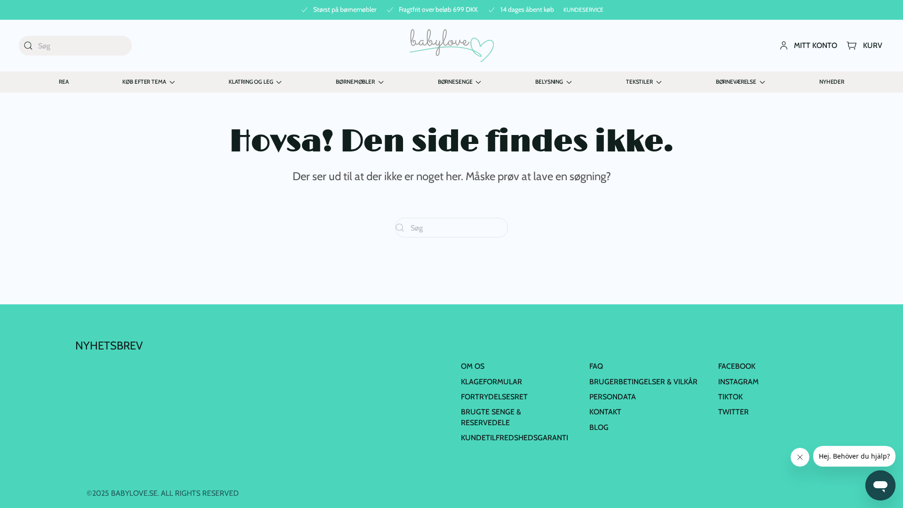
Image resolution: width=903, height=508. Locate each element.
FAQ (596, 366)
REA (64, 81)
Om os (472, 366)
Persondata (612, 396)
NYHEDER (831, 81)
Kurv (872, 45)
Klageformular (491, 381)
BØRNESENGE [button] (455, 81)
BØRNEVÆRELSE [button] (736, 81)
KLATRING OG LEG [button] (251, 81)
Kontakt (605, 411)
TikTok (730, 396)
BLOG (599, 427)
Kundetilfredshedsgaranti (514, 437)
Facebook (736, 366)
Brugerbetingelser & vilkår (643, 381)
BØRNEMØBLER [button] (355, 81)
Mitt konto (815, 45)
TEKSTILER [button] (639, 81)
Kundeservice (583, 9)
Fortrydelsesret (494, 396)
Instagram (738, 381)
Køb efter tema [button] (144, 81)
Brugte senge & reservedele (491, 417)
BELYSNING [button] (549, 81)
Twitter (733, 411)
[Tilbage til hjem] (452, 45)
